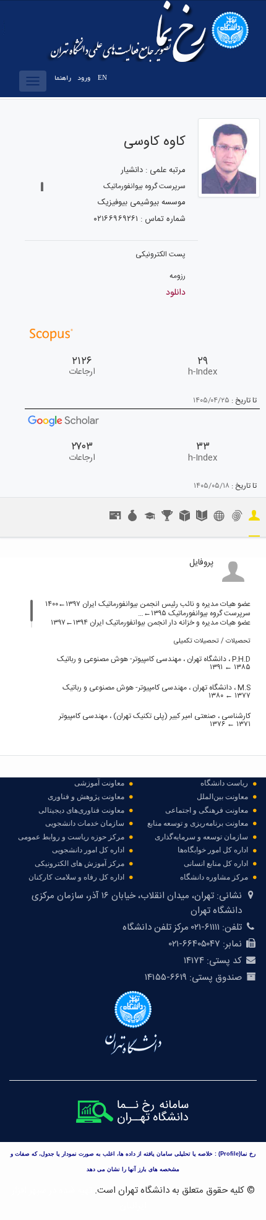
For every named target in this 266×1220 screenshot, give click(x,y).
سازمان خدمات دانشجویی (84, 823)
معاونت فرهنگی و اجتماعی (206, 810)
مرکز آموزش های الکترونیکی (79, 863)
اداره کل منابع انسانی (216, 863)
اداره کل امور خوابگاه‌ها (213, 850)
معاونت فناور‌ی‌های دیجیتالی (81, 810)
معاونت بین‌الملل (222, 796)
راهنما (62, 78)
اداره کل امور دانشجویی (88, 850)
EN (102, 78)
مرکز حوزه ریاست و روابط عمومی (71, 837)
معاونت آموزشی (99, 783)
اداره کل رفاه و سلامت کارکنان (76, 877)
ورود (83, 78)
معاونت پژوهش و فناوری (86, 796)
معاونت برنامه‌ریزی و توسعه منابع (197, 823)
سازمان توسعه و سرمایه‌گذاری (201, 837)
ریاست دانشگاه (224, 783)
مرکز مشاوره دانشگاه (214, 877)
